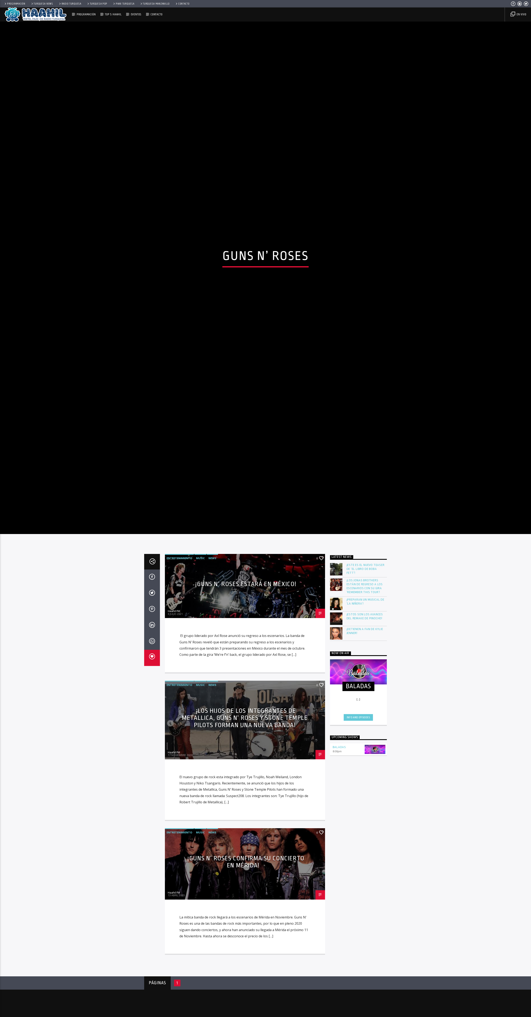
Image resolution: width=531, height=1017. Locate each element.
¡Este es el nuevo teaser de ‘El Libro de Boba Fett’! (366, 615)
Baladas (339, 793)
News (212, 604)
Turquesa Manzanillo (156, 3)
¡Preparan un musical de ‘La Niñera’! (365, 647)
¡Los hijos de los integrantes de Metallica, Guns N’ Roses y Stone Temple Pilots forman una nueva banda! (245, 764)
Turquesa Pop (98, 3)
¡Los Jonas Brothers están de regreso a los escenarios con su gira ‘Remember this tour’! (365, 632)
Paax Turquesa (125, 3)
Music (200, 604)
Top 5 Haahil (113, 14)
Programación (16, 3)
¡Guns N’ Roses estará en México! (246, 630)
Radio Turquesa (71, 3)
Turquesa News (43, 3)
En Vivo (521, 14)
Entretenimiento (179, 604)
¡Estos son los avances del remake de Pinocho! (365, 662)
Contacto (184, 3)
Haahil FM (174, 657)
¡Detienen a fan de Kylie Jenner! (365, 677)
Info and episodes (358, 763)
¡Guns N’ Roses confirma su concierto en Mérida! (245, 908)
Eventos (136, 14)
